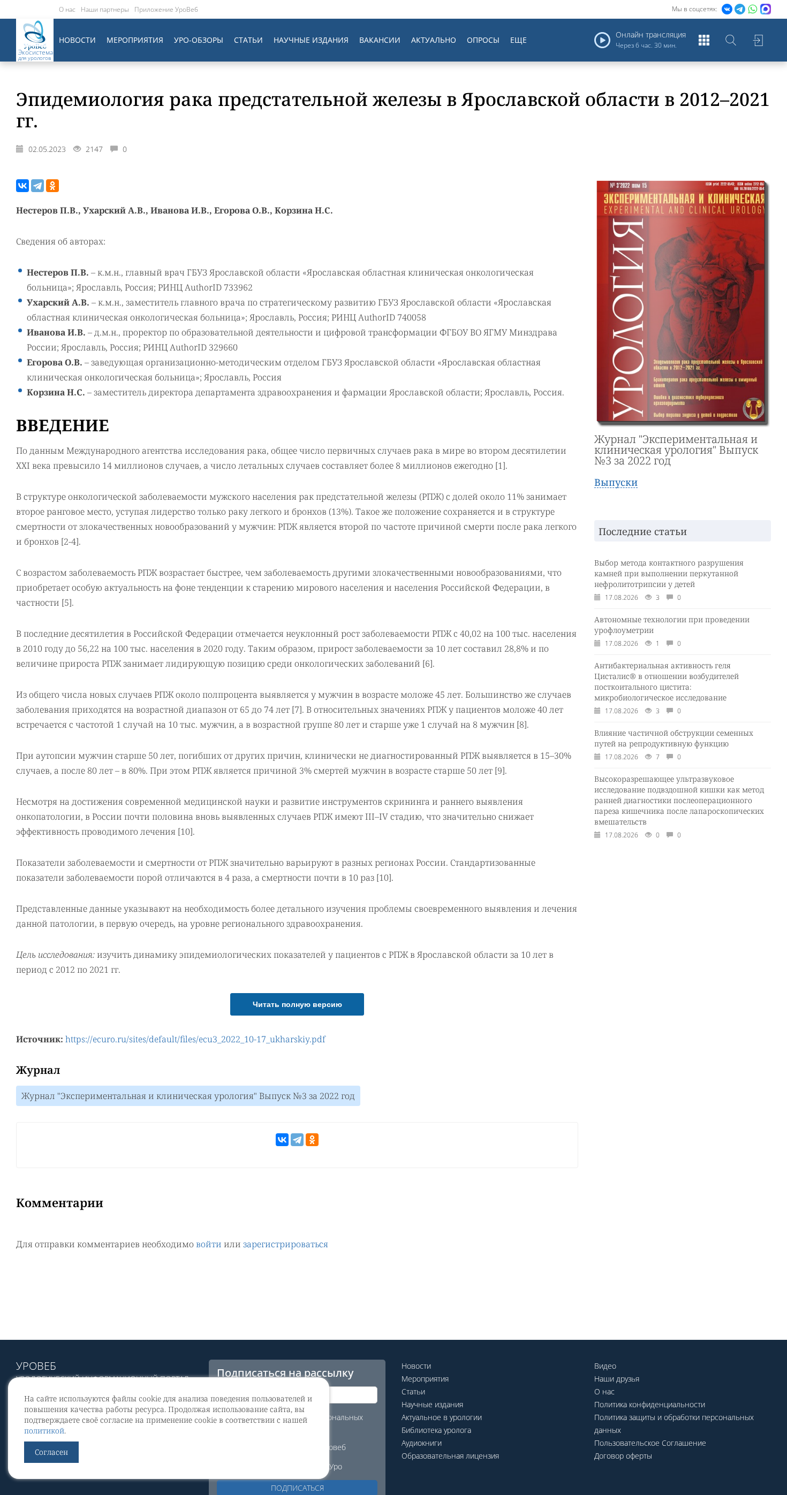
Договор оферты (623, 1456)
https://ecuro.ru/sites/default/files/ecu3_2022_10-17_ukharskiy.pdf (195, 1039)
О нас (67, 9)
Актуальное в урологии (442, 1417)
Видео (605, 1366)
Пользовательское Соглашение (650, 1443)
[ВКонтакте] (22, 185)
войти (209, 1244)
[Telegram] (37, 185)
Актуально (433, 40)
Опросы (483, 40)
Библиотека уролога (436, 1430)
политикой (44, 1430)
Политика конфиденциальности (649, 1404)
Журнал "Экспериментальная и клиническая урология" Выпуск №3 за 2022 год (188, 1096)
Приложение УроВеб (166, 9)
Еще (518, 40)
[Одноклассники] (52, 185)
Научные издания (311, 40)
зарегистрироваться (285, 1244)
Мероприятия (135, 40)
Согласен (51, 1452)
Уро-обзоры (198, 40)
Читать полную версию (297, 1004)
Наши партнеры (105, 9)
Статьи (248, 40)
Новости (77, 40)
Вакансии (379, 40)
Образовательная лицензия (450, 1456)
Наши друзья (616, 1379)
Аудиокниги (422, 1443)
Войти (757, 40)
